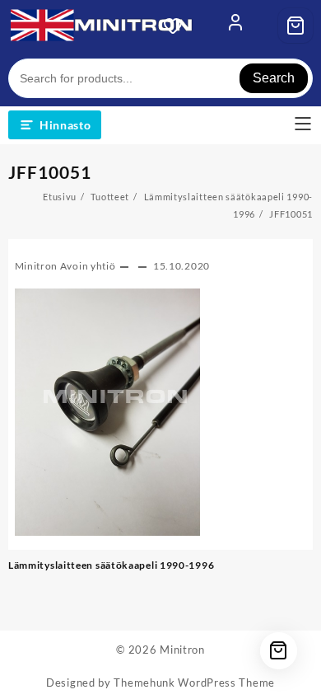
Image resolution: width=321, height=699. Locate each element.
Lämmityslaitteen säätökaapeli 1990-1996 (111, 565)
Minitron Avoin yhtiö (65, 266)
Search (274, 78)
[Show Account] (235, 25)
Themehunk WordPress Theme (194, 682)
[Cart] (295, 25)
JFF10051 (49, 172)
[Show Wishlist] (178, 25)
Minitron (182, 649)
